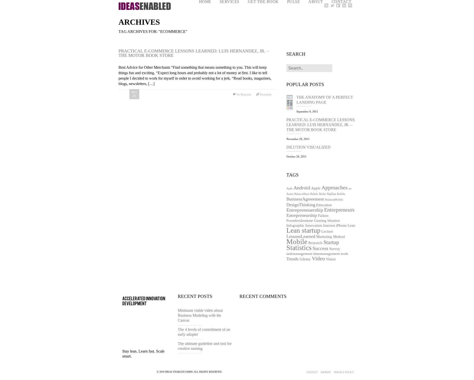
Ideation (333, 221)
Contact (312, 372)
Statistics (299, 247)
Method (339, 237)
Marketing (324, 237)
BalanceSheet (301, 194)
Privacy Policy (344, 372)
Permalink (266, 94)
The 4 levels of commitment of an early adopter (204, 331)
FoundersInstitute (299, 221)
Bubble (341, 194)
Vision (331, 259)
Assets (289, 194)
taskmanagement (299, 254)
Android (302, 187)
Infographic (295, 225)
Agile (289, 188)
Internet (329, 225)
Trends (292, 258)
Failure (323, 216)
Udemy (305, 259)
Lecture (327, 231)
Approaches (334, 187)
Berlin (322, 194)
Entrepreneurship (301, 215)
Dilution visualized (308, 147)
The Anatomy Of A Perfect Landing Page (324, 99)
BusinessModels (334, 199)
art (350, 188)
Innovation (313, 225)
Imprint (326, 372)
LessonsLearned (300, 236)
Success (320, 248)
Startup (331, 242)
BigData (331, 194)
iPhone (341, 225)
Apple (315, 188)
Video (318, 258)
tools (344, 254)
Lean (351, 225)
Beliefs (314, 194)
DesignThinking (300, 204)
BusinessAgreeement (305, 199)
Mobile (296, 242)
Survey (334, 249)
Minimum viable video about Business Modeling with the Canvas (200, 315)
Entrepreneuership (304, 210)
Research (315, 243)
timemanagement (326, 254)
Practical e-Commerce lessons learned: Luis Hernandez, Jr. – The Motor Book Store (193, 53)
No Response (244, 94)
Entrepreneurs (339, 210)
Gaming (320, 221)
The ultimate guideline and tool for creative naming (205, 346)
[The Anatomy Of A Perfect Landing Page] (291, 103)
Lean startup (303, 230)
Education (324, 205)
